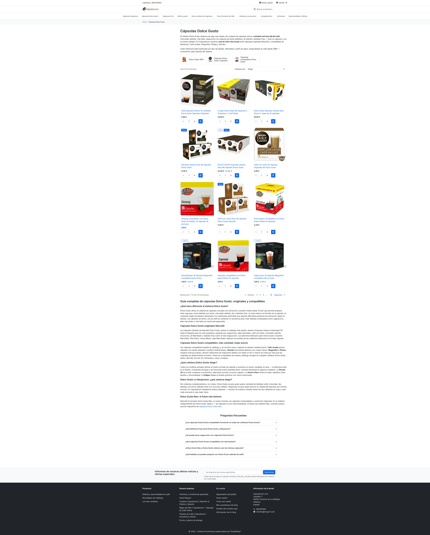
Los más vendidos (150, 501)
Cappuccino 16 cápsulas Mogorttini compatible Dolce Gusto (269, 276)
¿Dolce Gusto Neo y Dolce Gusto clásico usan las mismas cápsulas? (231, 447)
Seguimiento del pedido (226, 494)
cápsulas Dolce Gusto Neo (210, 406)
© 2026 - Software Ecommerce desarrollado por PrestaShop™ (215, 531)
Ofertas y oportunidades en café (156, 494)
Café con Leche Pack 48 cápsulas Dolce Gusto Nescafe (232, 220)
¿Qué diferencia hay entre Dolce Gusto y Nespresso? (231, 428)
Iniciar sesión (221, 498)
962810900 (261, 509)
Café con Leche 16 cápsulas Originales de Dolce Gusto (266, 166)
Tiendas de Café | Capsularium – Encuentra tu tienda (193, 515)
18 (271, 295)
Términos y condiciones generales (193, 494)
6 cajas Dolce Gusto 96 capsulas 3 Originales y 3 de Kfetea (232, 112)
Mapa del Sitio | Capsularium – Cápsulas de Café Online (196, 509)
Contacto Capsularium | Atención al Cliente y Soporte (194, 502)
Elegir (250, 69)
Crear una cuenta (223, 501)
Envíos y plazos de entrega (190, 520)
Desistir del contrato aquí (227, 508)
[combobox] (270, 9)
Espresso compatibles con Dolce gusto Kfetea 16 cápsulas (231, 276)
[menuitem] (130, 16)
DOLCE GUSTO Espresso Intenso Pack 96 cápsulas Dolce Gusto (231, 166)
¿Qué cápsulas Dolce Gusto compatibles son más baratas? (231, 441)
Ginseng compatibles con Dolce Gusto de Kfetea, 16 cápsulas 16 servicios (194, 221)
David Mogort (185, 498)
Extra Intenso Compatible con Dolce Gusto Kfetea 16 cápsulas (269, 220)
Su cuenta (220, 488)
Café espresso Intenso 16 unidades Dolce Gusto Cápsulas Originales (196, 112)
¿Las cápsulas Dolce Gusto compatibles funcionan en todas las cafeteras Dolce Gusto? (231, 422)
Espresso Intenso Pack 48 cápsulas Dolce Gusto (196, 166)
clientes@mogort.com (265, 512)
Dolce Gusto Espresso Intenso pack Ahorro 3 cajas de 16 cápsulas (269, 112)
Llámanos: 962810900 (151, 3)
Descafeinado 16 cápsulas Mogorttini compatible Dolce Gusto (196, 276)
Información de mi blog (226, 512)
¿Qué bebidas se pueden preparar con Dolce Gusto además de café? (231, 454)
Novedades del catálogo (152, 498)
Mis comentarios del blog (227, 505)
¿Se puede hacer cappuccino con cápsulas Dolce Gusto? (231, 435)
